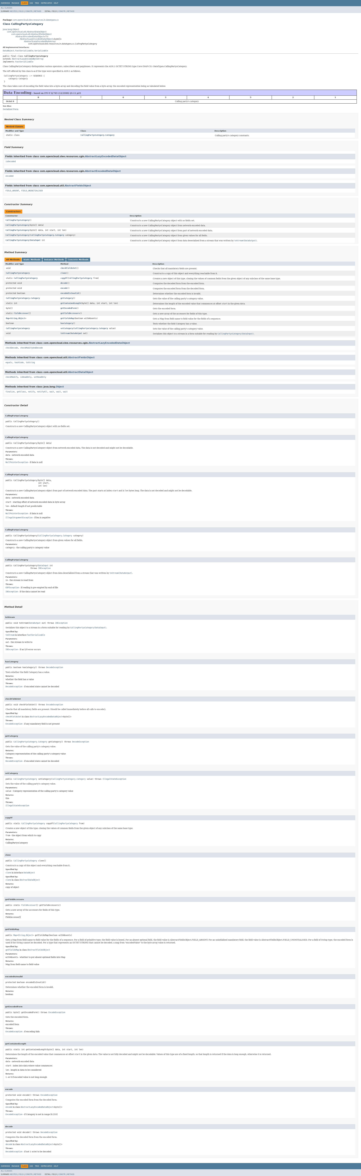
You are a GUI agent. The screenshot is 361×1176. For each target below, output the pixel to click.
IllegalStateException (114, 779)
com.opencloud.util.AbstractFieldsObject (31, 34)
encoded (9, 176)
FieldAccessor (21, 313)
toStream (65, 333)
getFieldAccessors (70, 313)
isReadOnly (25, 377)
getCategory (66, 298)
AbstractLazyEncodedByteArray (40, 41)
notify (31, 392)
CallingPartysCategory (17, 220)
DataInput (35, 240)
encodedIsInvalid (69, 293)
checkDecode (11, 348)
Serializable (41, 51)
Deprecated (46, 3)
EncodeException (54, 704)
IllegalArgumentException (19, 517)
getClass (21, 392)
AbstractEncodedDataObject (30, 36)
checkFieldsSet (68, 268)
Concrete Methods (78, 259)
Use (31, 3)
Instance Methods (54, 259)
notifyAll (42, 392)
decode (63, 283)
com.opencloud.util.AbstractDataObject (26, 32)
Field (21, 11)
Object (21, 318)
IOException (44, 568)
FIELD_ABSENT (12, 190)
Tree (37, 3)
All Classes (6, 8)
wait (51, 392)
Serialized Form (10, 109)
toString (30, 362)
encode (63, 288)
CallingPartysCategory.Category (97, 135)
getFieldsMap (67, 318)
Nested (13, 11)
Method (37, 11)
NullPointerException (16, 462)
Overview (5, 3)
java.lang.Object (11, 29)
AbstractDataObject (80, 372)
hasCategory (66, 323)
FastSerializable (24, 51)
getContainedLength (70, 303)
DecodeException (54, 667)
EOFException (12, 587)
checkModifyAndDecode (31, 348)
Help (56, 3)
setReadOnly (40, 377)
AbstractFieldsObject (78, 185)
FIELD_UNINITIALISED (32, 190)
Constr (28, 11)
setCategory (66, 328)
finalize (10, 392)
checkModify (11, 377)
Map (7, 318)
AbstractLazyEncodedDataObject (36, 39)
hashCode (19, 362)
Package (15, 3)
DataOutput (76, 333)
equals (8, 362)
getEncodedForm (68, 308)
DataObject (8, 51)
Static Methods (31, 259)
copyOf (63, 278)
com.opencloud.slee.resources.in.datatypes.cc (36, 20)
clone (63, 273)
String (13, 318)
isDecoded (10, 161)
